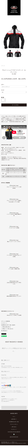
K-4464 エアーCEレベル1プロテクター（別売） (16, 169)
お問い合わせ (14, 426)
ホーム (14, 416)
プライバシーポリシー (14, 424)
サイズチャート (4, 323)
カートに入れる (15, 104)
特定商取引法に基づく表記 (14, 421)
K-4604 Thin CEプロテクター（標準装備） (15, 168)
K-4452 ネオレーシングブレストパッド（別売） (16, 176)
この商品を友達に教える (6, 326)
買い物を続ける (4, 330)
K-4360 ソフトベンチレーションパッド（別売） (16, 170)
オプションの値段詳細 (5, 321)
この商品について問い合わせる (7, 328)
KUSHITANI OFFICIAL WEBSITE (14, 431)
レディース (3, 65)
